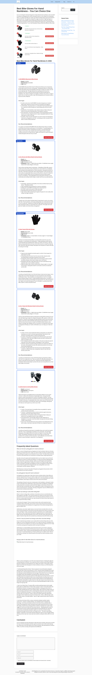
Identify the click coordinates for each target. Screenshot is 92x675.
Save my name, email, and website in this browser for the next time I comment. (34, 660)
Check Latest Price (49, 28)
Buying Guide (57, 1)
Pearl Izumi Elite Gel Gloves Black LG (31, 43)
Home (52, 1)
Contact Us (69, 1)
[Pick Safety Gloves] (18, 1)
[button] (73, 1)
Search (62, 7)
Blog (64, 1)
